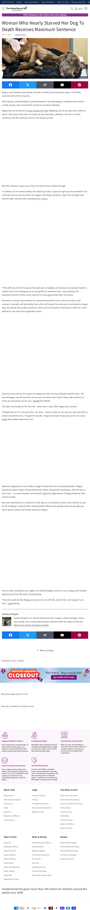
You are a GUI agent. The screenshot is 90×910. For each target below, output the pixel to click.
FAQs (6, 808)
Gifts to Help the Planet (69, 846)
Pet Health (36, 859)
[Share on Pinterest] (79, 84)
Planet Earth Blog (39, 871)
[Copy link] (45, 84)
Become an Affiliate (12, 816)
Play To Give (63, 2)
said (49, 294)
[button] (3, 9)
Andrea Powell (20, 34)
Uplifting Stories (38, 867)
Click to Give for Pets (68, 795)
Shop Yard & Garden (12, 867)
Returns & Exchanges (12, 799)
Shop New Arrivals (11, 879)
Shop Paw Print (10, 850)
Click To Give (8, 2)
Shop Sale (8, 875)
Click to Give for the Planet (71, 803)
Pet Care (35, 863)
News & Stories (78, 2)
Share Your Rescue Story (42, 875)
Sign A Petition (66, 828)
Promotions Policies (40, 803)
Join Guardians (31, 2)
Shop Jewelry (9, 871)
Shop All (7, 842)
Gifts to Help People (68, 842)
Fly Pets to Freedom (68, 855)
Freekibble (64, 816)
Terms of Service (39, 795)
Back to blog (46, 650)
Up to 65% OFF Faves (63, 677)
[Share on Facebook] (10, 84)
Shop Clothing (9, 855)
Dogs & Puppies (38, 850)
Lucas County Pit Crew (37, 110)
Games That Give (67, 824)
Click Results (9, 820)
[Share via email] (62, 84)
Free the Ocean (66, 820)
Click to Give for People (69, 799)
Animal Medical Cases (69, 850)
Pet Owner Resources (40, 855)
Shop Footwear (10, 859)
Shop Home (8, 863)
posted (36, 400)
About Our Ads (38, 812)
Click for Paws (66, 812)
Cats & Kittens (37, 846)
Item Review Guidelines (42, 808)
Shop (19, 2)
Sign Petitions (47, 2)
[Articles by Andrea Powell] (6, 621)
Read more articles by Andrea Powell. (31, 625)
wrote (4, 419)
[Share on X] (27, 84)
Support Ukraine (67, 859)
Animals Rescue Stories (41, 842)
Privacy (35, 799)
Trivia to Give (65, 808)
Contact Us (8, 803)
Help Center (9, 795)
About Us (7, 812)
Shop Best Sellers (11, 846)
